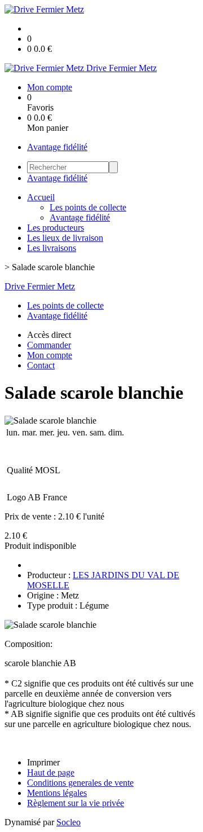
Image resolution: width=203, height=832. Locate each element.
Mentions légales (57, 793)
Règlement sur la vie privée (75, 803)
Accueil (41, 197)
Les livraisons (51, 248)
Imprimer (43, 762)
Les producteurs (55, 227)
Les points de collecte (88, 207)
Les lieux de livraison (65, 238)
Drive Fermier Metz (40, 286)
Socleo (68, 822)
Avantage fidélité (57, 147)
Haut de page (50, 772)
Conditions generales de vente (80, 782)
